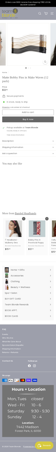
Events (5, 334)
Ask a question (9, 153)
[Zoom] (45, 61)
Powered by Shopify (32, 446)
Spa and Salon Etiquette (12, 345)
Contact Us (7, 361)
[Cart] (46, 13)
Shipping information (12, 147)
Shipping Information (11, 349)
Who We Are (7, 338)
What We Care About (11, 341)
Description (8, 141)
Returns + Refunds (10, 352)
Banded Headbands (25, 213)
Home (4, 72)
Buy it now (28, 119)
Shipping (6, 107)
